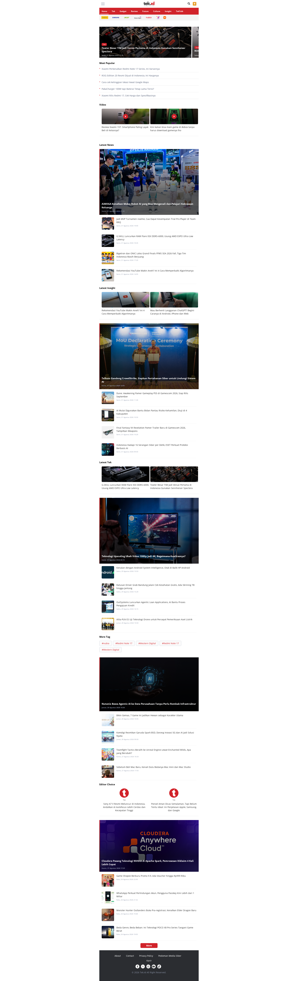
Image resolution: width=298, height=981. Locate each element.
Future (145, 11)
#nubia (105, 643)
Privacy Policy (146, 955)
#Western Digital (147, 643)
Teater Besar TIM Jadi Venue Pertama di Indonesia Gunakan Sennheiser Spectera (143, 49)
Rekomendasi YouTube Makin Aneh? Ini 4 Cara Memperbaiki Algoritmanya (155, 270)
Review (134, 11)
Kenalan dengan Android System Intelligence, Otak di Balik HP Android (153, 567)
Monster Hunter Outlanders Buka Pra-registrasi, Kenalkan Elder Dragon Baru (156, 910)
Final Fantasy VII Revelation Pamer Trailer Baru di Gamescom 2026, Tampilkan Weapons (151, 429)
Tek (113, 11)
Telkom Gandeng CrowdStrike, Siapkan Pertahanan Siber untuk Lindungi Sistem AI (148, 380)
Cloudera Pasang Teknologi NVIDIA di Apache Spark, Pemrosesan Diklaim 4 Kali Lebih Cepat (148, 862)
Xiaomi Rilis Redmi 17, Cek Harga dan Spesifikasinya (129, 95)
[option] (145, 42)
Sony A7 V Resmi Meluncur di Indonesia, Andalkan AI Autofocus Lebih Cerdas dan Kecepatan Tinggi (124, 807)
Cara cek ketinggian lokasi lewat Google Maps (125, 82)
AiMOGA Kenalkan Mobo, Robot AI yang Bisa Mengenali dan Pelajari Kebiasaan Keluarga (147, 205)
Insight (168, 11)
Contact (130, 955)
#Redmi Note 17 (123, 643)
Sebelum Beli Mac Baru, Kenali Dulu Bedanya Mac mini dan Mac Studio (153, 767)
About (118, 955)
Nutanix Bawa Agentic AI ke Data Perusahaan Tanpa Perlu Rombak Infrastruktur (149, 703)
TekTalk (179, 11)
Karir (149, 960)
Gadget (123, 11)
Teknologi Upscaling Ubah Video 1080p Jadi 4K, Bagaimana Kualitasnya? (143, 556)
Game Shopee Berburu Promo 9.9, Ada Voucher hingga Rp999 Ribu (151, 875)
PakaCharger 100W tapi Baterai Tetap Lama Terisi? (128, 88)
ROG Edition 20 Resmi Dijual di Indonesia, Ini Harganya (130, 75)
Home (104, 11)
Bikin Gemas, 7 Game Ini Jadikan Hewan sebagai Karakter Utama (149, 715)
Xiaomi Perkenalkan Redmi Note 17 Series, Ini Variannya (131, 68)
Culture (156, 11)
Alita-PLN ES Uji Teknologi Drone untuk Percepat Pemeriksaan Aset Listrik (154, 619)
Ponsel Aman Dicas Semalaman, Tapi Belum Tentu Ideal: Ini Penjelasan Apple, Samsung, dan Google (174, 807)
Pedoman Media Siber (169, 955)
